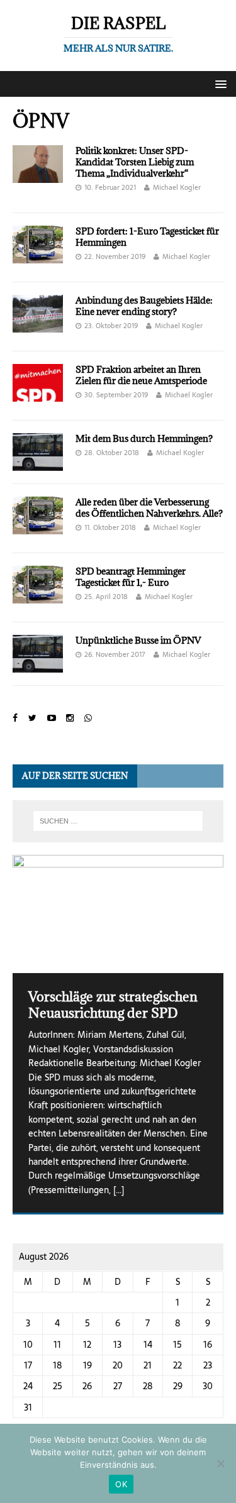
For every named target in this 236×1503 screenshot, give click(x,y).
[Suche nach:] (118, 821)
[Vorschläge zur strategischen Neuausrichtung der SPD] (118, 914)
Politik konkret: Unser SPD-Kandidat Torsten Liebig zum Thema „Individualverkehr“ (135, 162)
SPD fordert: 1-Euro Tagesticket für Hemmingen (147, 236)
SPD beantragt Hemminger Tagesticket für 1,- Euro (131, 576)
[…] (118, 1190)
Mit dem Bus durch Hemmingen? (144, 438)
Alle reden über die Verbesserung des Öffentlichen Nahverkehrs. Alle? (149, 507)
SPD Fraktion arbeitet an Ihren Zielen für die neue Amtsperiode (141, 375)
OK (121, 1484)
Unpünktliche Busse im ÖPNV (138, 640)
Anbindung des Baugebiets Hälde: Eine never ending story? (144, 305)
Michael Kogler (177, 187)
